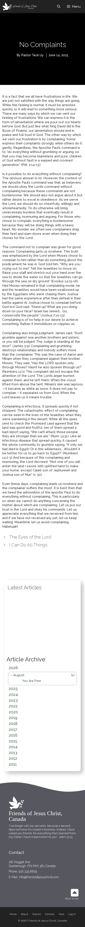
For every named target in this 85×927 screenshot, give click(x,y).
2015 (13, 741)
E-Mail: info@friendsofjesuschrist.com (34, 877)
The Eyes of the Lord (30, 537)
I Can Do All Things (28, 545)
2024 (13, 694)
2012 (13, 758)
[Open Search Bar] (59, 6)
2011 (13, 764)
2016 (13, 735)
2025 (13, 688)
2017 (13, 729)
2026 (13, 667)
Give (61, 914)
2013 (13, 752)
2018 (13, 723)
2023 (13, 700)
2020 (13, 712)
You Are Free (31, 681)
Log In (72, 914)
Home (13, 914)
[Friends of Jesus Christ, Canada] (20, 6)
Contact (49, 914)
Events (36, 914)
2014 (13, 746)
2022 (13, 706)
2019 (13, 717)
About (24, 914)
